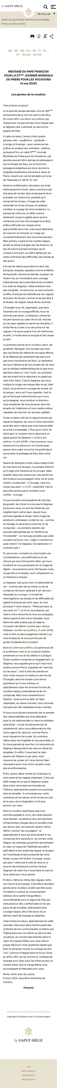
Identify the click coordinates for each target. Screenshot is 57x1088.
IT (40, 50)
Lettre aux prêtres (22, 647)
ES (28, 50)
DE (16, 50)
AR (10, 50)
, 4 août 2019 (34, 630)
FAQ (28, 1067)
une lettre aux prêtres (32, 118)
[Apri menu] (53, 6)
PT (17, 54)
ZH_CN (26, 54)
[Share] (52, 37)
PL (45, 50)
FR (34, 50)
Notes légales (28, 1071)
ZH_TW (37, 54)
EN (22, 50)
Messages (7, 19)
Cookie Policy (28, 1075)
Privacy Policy (28, 1080)
